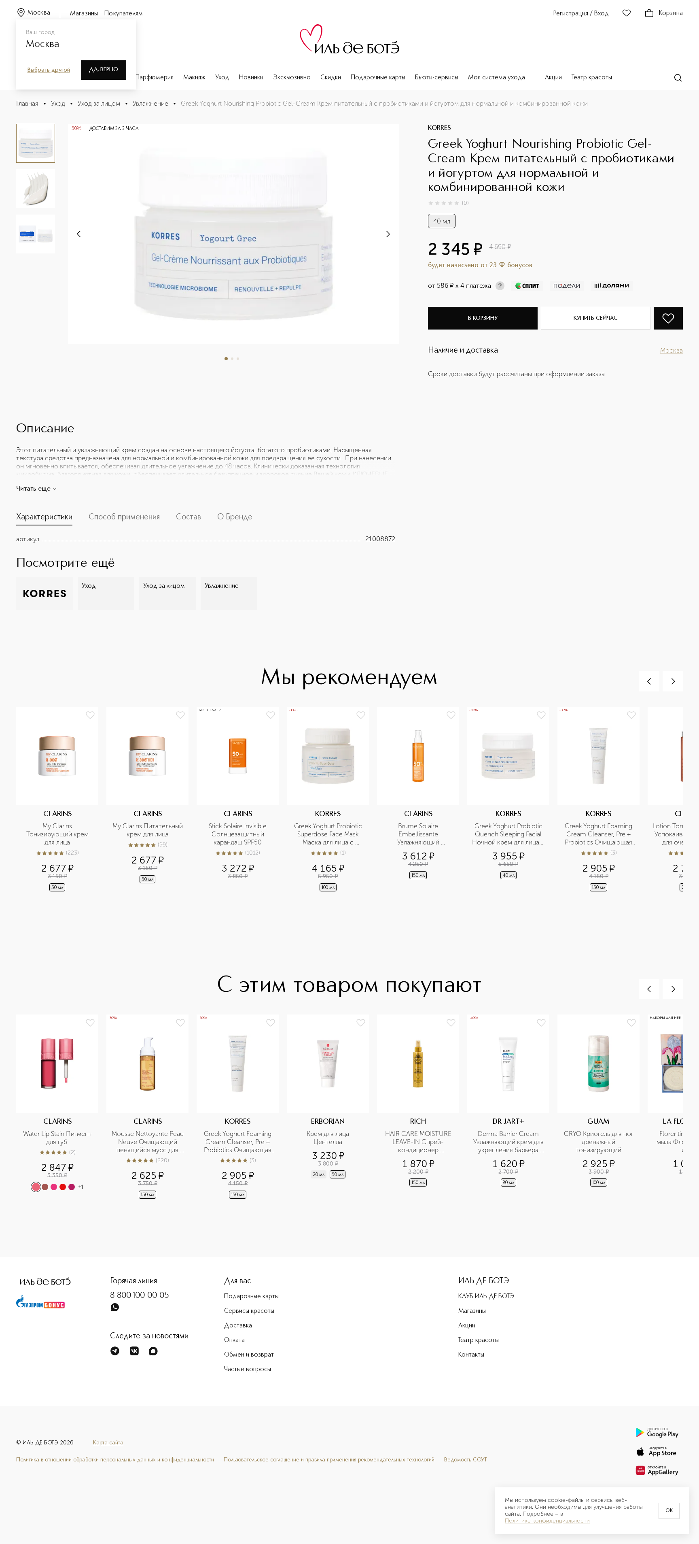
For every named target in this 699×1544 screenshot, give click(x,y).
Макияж (194, 77)
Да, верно (103, 69)
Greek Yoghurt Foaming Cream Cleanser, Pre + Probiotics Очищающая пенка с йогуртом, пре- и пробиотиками (599, 834)
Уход (222, 77)
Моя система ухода (496, 77)
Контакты (471, 1355)
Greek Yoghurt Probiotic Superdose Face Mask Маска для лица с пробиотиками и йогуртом (329, 834)
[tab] (44, 519)
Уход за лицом (99, 103)
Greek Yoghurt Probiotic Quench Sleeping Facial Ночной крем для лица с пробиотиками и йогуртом (508, 834)
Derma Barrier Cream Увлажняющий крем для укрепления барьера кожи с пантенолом (508, 1142)
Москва (39, 13)
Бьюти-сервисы (436, 77)
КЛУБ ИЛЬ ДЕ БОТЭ (486, 1296)
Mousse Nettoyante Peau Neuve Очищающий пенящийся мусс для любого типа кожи (148, 1142)
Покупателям (123, 14)
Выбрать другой (49, 70)
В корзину (483, 318)
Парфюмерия (154, 77)
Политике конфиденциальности (547, 1521)
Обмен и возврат (249, 1355)
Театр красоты (592, 77)
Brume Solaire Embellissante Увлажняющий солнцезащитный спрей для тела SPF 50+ (418, 834)
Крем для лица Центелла (329, 1138)
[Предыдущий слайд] (649, 681)
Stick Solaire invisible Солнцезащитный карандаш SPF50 (238, 834)
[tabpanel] (205, 539)
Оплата (234, 1340)
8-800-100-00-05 (139, 1296)
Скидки (330, 77)
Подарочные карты (378, 77)
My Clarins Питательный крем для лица (148, 830)
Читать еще (33, 489)
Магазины (84, 14)
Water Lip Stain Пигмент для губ (58, 1138)
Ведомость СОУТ (465, 1460)
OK (669, 1510)
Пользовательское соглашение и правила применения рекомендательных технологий (329, 1460)
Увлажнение (150, 103)
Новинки (251, 77)
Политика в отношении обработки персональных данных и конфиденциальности (115, 1460)
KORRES (439, 128)
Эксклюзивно (292, 77)
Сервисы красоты (249, 1311)
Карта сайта (108, 1443)
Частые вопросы (247, 1369)
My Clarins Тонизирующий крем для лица (58, 834)
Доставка (238, 1326)
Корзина (671, 13)
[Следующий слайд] (79, 234)
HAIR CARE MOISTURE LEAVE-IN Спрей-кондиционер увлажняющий (419, 1142)
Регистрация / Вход (581, 14)
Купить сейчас (596, 318)
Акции (553, 77)
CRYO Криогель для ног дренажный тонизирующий (599, 1142)
